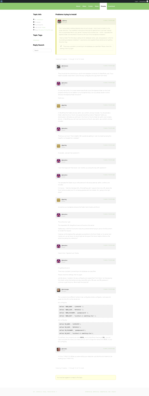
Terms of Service (51, 391)
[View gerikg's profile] (58, 106)
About (78, 6)
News (97, 6)
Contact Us (39, 391)
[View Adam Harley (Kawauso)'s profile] (58, 66)
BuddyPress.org (103, 391)
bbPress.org (42, 6)
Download (111, 6)
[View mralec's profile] (58, 349)
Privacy (44, 391)
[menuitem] (1, 1)
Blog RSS (114, 391)
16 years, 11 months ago (109, 20)
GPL (34, 391)
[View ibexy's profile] (59, 21)
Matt (109, 391)
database (36, 40)
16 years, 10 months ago (109, 348)
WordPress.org (88, 391)
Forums (103, 6)
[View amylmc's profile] (58, 83)
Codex (90, 6)
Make (84, 6)
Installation (40, 19)
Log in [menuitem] (136, 1)
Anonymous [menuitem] (143, 1)
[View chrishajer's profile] (58, 290)
